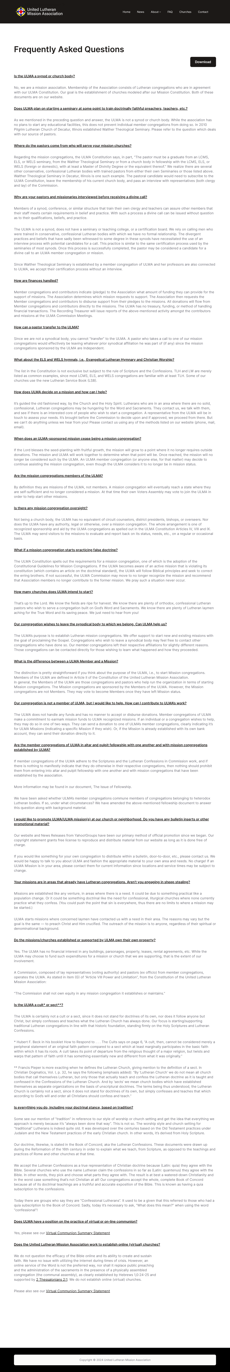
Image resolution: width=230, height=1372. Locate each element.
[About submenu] (160, 12)
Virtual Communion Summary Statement (78, 1233)
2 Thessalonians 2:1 (51, 1280)
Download (203, 62)
